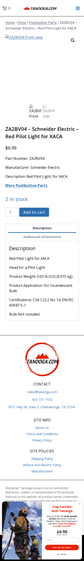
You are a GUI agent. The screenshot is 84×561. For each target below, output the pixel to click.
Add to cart (34, 212)
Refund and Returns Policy (42, 465)
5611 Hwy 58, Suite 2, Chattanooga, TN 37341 (42, 407)
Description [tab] (42, 228)
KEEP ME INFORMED (62, 547)
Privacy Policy (42, 440)
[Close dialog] (79, 504)
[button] (73, 40)
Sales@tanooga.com (42, 392)
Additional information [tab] (42, 237)
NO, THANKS (62, 554)
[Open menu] (77, 8)
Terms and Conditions (42, 434)
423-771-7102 (42, 399)
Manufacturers (42, 471)
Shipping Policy (42, 458)
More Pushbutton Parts (26, 185)
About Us (42, 427)
